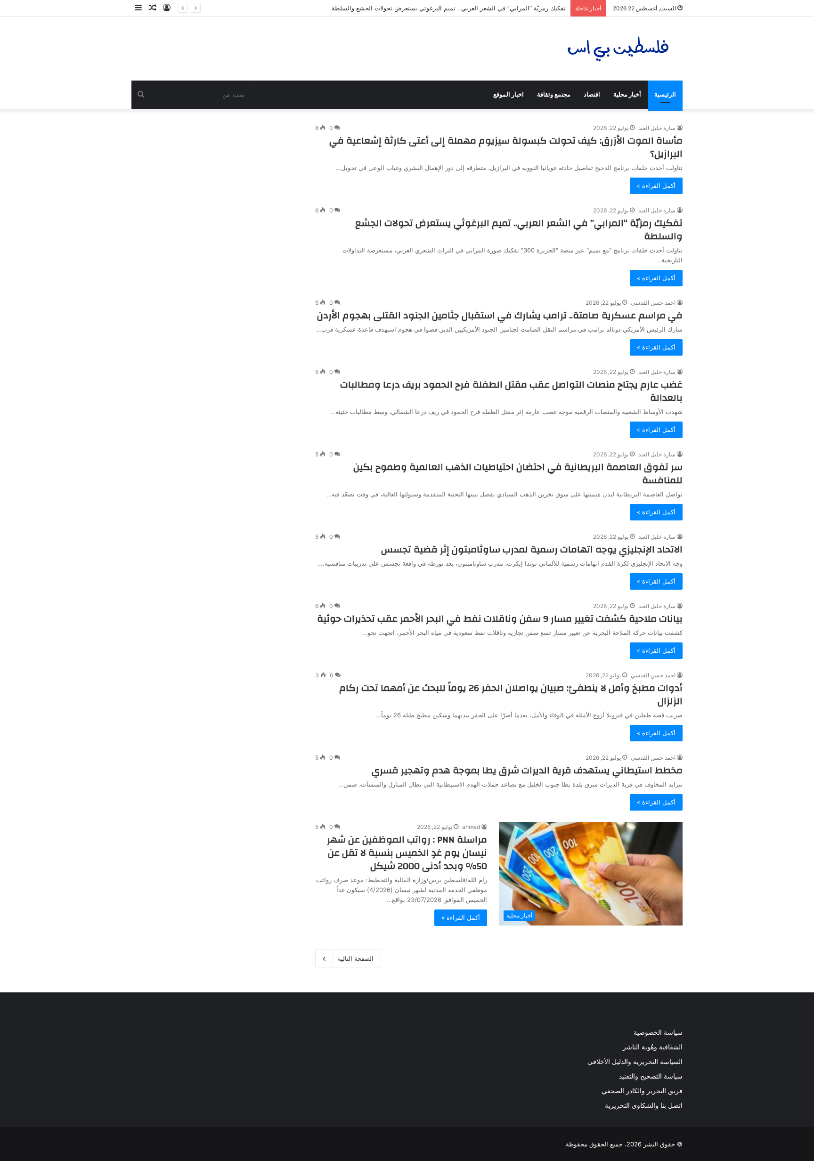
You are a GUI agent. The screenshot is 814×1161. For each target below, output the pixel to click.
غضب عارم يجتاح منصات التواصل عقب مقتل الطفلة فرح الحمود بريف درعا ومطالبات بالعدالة (511, 391)
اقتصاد (592, 94)
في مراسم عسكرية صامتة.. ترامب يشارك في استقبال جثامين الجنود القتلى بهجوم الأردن (500, 315)
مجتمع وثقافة (553, 94)
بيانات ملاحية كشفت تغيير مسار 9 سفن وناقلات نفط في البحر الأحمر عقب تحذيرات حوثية (500, 618)
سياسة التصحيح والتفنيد (651, 1076)
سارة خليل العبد (657, 127)
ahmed (471, 826)
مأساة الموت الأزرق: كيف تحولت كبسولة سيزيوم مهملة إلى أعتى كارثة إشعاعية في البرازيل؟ (506, 147)
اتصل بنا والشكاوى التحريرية (644, 1105)
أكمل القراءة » (656, 185)
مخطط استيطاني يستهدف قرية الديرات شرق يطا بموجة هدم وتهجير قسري (527, 770)
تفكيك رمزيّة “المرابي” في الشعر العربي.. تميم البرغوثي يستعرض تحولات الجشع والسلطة (449, 8)
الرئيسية (665, 94)
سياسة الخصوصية (658, 1032)
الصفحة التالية (356, 958)
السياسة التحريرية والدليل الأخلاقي (635, 1061)
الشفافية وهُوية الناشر (653, 1047)
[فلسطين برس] (618, 49)
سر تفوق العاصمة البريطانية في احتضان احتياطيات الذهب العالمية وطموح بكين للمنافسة (518, 473)
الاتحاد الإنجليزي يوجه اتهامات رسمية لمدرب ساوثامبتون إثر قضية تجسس (532, 549)
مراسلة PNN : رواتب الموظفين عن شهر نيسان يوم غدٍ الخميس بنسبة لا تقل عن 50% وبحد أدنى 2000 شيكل (407, 853)
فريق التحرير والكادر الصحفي (642, 1091)
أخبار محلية (627, 94)
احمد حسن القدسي (653, 302)
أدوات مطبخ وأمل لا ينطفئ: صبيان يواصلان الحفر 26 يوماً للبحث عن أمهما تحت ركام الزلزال (511, 694)
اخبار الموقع (508, 94)
